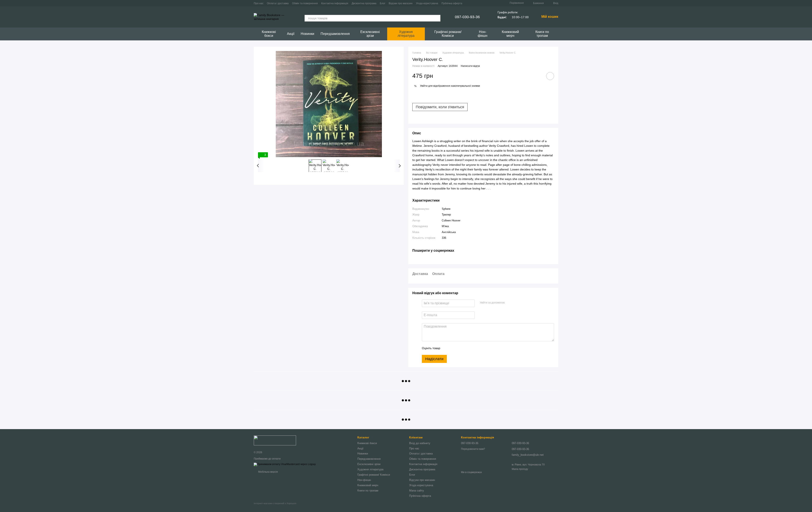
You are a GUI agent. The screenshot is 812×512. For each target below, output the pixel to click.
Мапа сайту (416, 490)
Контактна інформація (334, 3)
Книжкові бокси (269, 33)
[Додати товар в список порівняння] (538, 76)
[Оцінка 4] (467, 348)
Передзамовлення (335, 34)
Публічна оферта (452, 3)
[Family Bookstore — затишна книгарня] (275, 440)
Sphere (446, 208)
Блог (382, 3)
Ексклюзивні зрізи (370, 33)
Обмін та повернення (305, 3)
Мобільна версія (268, 471)
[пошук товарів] (437, 18)
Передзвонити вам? (473, 448)
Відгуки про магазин (401, 3)
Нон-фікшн (482, 33)
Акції (290, 34)
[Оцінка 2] (454, 348)
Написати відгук (470, 66)
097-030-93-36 (467, 17)
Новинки (307, 34)
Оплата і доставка (278, 3)
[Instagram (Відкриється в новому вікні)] (468, 3)
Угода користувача (427, 3)
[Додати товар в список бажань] (550, 76)
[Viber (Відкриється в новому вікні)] (483, 3)
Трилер (446, 214)
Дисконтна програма (364, 3)
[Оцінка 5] (474, 348)
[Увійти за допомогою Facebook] (509, 302)
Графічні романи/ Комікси (447, 33)
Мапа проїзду (520, 469)
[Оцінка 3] (460, 348)
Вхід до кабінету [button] (419, 443)
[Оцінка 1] (447, 348)
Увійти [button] (424, 85)
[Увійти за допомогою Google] (516, 302)
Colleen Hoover (451, 220)
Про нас (258, 3)
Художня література (406, 33)
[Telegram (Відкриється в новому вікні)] (478, 3)
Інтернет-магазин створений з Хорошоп (275, 503)
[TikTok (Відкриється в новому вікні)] (473, 3)
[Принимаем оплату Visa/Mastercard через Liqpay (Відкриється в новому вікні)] (285, 464)
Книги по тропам (542, 33)
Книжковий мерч (510, 33)
